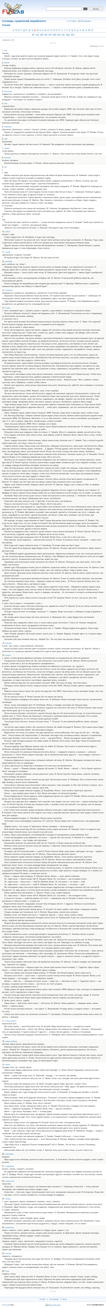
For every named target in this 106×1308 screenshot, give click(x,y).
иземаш (7, 126)
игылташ (8, 91)
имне (7, 1064)
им (54, 34)
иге (5, 50)
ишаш (8, 1198)
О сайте (72, 20)
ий (41, 34)
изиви (6, 148)
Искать (96, 8)
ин (59, 34)
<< (51, 42)
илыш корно (10, 1020)
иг (33, 34)
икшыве (8, 261)
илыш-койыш (11, 1041)
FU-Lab (6, 1305)
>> (55, 42)
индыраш (9, 1166)
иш (68, 34)
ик (45, 34)
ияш (7, 1270)
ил (50, 34)
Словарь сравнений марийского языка (24, 23)
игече (6, 62)
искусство (9, 1180)
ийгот (7, 231)
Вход (65, 1299)
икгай (7, 251)
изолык (7, 157)
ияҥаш (8, 1253)
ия (72, 34)
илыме (8, 643)
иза (5, 103)
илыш (7, 655)
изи (5, 138)
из (37, 34)
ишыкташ (9, 1227)
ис (63, 34)
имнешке (9, 1153)
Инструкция (85, 20)
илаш (7, 307)
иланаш (8, 290)
